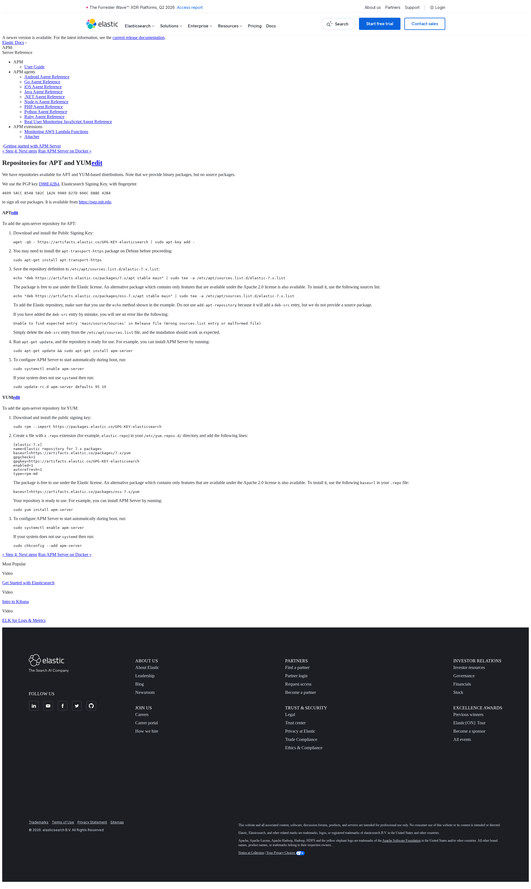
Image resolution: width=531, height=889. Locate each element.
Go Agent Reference (42, 81)
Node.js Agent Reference (46, 101)
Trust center (295, 722)
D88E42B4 (49, 184)
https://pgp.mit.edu (95, 202)
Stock (458, 692)
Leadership (145, 675)
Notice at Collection (251, 853)
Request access (298, 684)
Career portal (146, 722)
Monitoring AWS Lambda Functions (56, 131)
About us (373, 7)
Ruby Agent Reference (44, 116)
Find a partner (297, 667)
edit (97, 162)
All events (462, 739)
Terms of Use (63, 822)
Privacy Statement (92, 822)
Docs (271, 26)
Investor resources (469, 667)
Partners (392, 7)
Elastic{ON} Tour (469, 722)
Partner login (296, 675)
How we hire (146, 731)
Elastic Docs (13, 42)
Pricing (255, 26)
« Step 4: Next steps (19, 151)
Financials (462, 684)
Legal (290, 714)
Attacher (31, 136)
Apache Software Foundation (401, 841)
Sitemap (117, 822)
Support (412, 7)
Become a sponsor (469, 731)
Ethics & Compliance (303, 747)
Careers (142, 714)
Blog (139, 684)
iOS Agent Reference (43, 86)
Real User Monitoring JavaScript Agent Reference (68, 121)
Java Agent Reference (43, 91)
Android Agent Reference (46, 76)
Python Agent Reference (45, 111)
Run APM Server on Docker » (65, 151)
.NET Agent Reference (44, 96)
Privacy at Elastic (300, 731)
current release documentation (139, 37)
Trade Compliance (301, 739)
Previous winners (468, 714)
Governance (464, 675)
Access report (190, 7)
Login (440, 7)
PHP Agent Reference (43, 106)
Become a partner (300, 692)
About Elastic (147, 667)
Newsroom (145, 692)
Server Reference (17, 52)
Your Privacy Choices (281, 853)
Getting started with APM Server (32, 146)
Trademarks (38, 822)
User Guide (34, 66)
